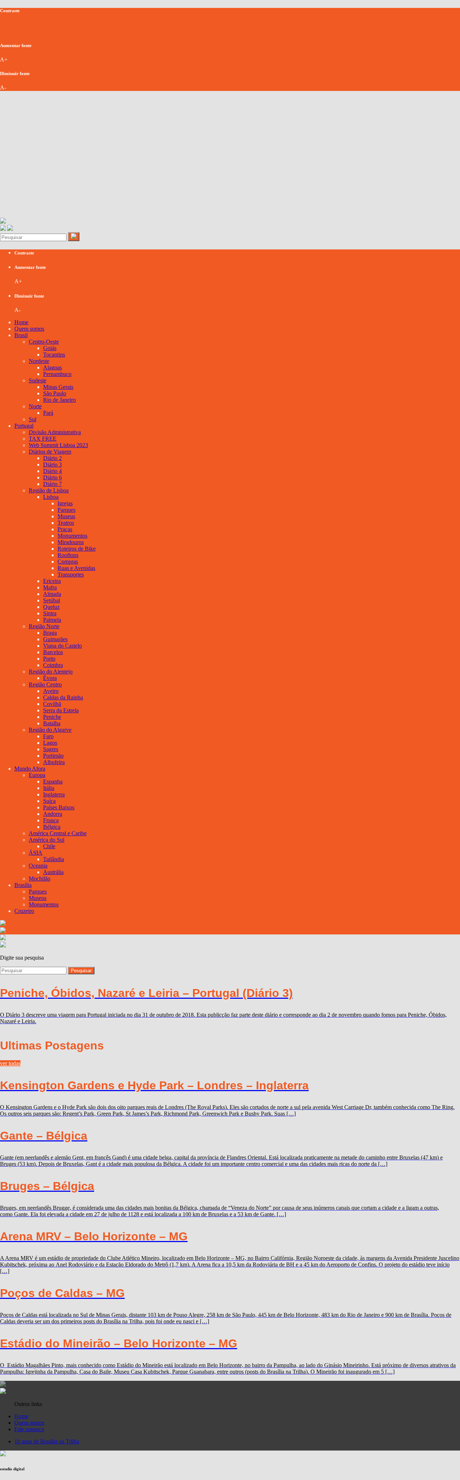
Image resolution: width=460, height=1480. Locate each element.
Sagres (50, 749)
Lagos (50, 743)
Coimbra (53, 665)
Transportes (71, 574)
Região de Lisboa (49, 490)
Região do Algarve (50, 730)
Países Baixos (58, 807)
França (51, 820)
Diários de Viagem (50, 452)
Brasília (23, 885)
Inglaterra (54, 794)
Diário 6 (52, 477)
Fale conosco (29, 1429)
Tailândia (53, 859)
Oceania (38, 866)
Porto (49, 659)
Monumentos (72, 536)
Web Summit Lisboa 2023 (58, 445)
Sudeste (37, 380)
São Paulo (54, 393)
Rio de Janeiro (59, 400)
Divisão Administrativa (55, 432)
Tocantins (54, 354)
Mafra (50, 587)
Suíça (49, 801)
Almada (52, 594)
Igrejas (65, 503)
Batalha (51, 723)
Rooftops (68, 555)
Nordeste (39, 361)
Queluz (51, 607)
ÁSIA (35, 853)
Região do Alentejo (51, 671)
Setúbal (51, 600)
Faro (48, 736)
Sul (32, 419)
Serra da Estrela (61, 710)
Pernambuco (57, 374)
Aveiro (51, 691)
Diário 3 (52, 464)
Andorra (52, 814)
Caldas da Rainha (63, 697)
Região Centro (45, 684)
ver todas (10, 1063)
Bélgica (51, 827)
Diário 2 (52, 458)
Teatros (66, 523)
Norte (35, 406)
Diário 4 (52, 471)
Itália (48, 788)
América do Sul (46, 840)
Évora (50, 678)
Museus (66, 516)
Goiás (49, 348)
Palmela (52, 620)
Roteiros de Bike (77, 549)
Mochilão (39, 878)
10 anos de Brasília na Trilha (46, 1441)
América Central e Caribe (58, 833)
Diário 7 (52, 484)
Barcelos (53, 652)
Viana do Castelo (62, 646)
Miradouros (71, 542)
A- (3, 87)
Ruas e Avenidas (76, 568)
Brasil (21, 335)
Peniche (52, 717)
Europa (37, 775)
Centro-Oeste (44, 342)
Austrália (53, 872)
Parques (66, 510)
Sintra (49, 613)
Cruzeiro (24, 911)
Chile (49, 846)
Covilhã (52, 704)
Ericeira (52, 581)
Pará (48, 413)
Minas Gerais (58, 387)
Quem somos (29, 329)
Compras (68, 562)
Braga (50, 633)
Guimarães (55, 639)
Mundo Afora (29, 769)
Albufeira (54, 762)
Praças (65, 529)
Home (21, 322)
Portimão (53, 756)
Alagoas (52, 367)
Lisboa (51, 497)
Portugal (23, 426)
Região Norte (44, 626)
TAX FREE (42, 439)
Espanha (53, 781)
